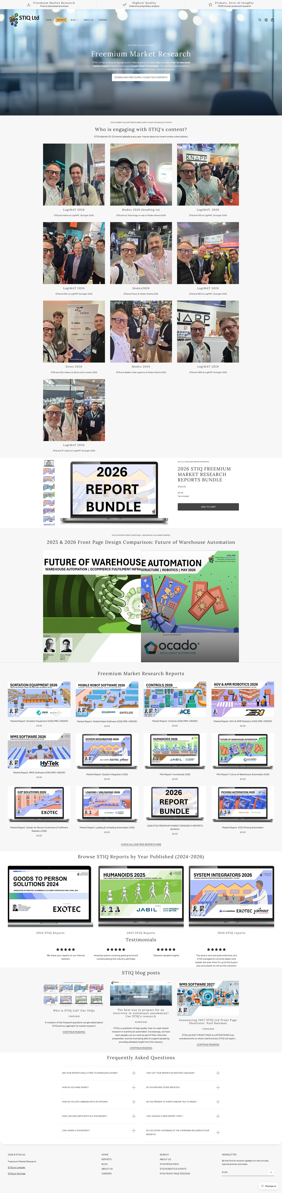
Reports (107, 1159)
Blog (105, 1164)
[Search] (260, 20)
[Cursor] (141, 606)
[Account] (266, 20)
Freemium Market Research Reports (141, 673)
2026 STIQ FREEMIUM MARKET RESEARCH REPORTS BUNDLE (204, 474)
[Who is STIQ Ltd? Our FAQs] (74, 993)
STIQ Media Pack (169, 1164)
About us (165, 1159)
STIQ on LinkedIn (16, 1167)
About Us (107, 1168)
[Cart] (272, 20)
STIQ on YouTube (16, 1173)
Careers (107, 1173)
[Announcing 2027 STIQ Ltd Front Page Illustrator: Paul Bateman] (208, 998)
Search (164, 1154)
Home (105, 1154)
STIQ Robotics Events (173, 1168)
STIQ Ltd (182, 487)
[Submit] (271, 1172)
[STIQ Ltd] (24, 20)
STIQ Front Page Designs (175, 1173)
